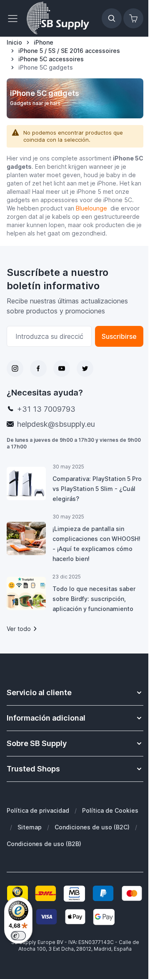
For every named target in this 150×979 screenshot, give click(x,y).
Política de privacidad (38, 810)
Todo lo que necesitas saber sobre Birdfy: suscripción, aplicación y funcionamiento (93, 598)
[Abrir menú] (15, 18)
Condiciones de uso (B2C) (92, 827)
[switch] (18, 935)
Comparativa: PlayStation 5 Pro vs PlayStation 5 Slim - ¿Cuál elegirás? (97, 488)
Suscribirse (119, 336)
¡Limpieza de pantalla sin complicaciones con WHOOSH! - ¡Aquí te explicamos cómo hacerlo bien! (96, 543)
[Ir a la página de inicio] (58, 18)
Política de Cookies (110, 810)
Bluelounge (92, 208)
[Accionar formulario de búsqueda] (112, 18)
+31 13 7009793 (46, 409)
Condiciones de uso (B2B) (44, 843)
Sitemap (30, 827)
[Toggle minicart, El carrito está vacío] (133, 18)
